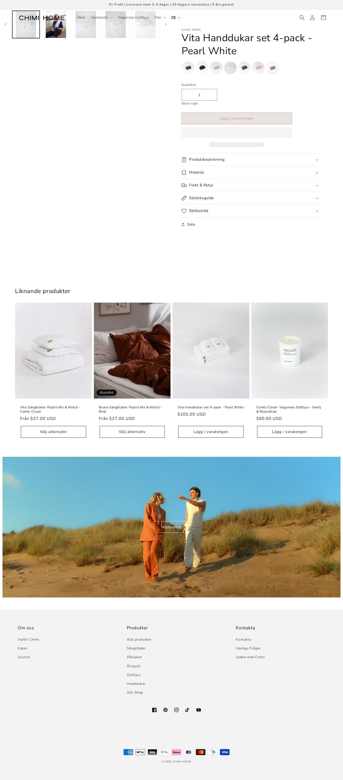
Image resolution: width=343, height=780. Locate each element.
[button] (237, 132)
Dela (191, 224)
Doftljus (134, 675)
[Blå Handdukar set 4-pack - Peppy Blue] (244, 69)
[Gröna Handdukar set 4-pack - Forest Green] (188, 69)
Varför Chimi (28, 639)
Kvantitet (189, 85)
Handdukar (136, 683)
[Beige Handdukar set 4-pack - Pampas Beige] (272, 69)
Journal (24, 657)
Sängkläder (136, 648)
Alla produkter (139, 639)
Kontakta (243, 639)
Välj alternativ (53, 431)
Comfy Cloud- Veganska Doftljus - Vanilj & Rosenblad (288, 409)
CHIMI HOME (182, 761)
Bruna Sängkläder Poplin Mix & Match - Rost (130, 409)
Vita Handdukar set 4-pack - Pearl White (211, 407)
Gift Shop (135, 692)
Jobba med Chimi (250, 657)
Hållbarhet (171, 527)
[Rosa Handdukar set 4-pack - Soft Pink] (258, 69)
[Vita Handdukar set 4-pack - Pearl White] (230, 69)
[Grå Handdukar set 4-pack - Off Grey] (216, 69)
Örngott (133, 666)
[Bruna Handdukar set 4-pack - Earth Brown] (202, 69)
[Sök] (301, 17)
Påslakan (134, 657)
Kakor (22, 648)
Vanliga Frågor (248, 648)
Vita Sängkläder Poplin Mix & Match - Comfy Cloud (50, 409)
